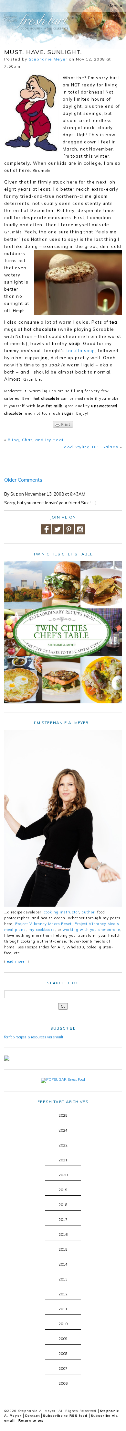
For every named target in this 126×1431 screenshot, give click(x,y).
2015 (63, 1249)
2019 (63, 1190)
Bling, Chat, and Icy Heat (36, 439)
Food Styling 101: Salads (89, 446)
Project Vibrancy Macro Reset (43, 924)
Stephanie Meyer (48, 59)
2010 (63, 1324)
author (88, 912)
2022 (63, 1145)
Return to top (31, 1420)
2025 (63, 1115)
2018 (63, 1204)
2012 (63, 1294)
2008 (63, 1353)
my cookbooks (41, 929)
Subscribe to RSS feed (65, 1415)
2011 (63, 1309)
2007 (63, 1368)
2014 (63, 1264)
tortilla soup (81, 350)
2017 (63, 1219)
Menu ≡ (115, 5)
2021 (63, 1160)
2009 (63, 1338)
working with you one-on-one (91, 929)
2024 (63, 1130)
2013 (63, 1279)
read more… (16, 961)
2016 (63, 1234)
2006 (63, 1383)
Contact (32, 1415)
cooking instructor (61, 912)
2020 (63, 1175)
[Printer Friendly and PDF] (63, 424)
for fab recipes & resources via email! (33, 1037)
